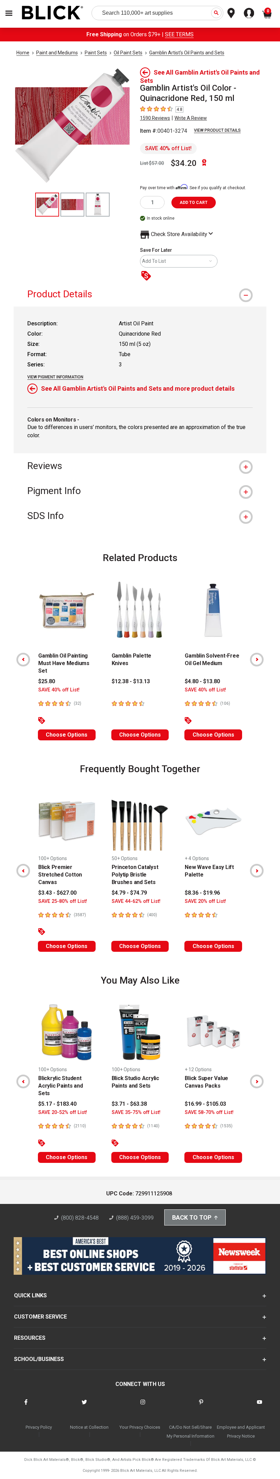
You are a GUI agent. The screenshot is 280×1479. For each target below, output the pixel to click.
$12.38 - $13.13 (131, 681)
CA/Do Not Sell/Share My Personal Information (190, 1432)
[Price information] (147, 276)
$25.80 (46, 681)
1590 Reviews (155, 118)
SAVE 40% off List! (168, 148)
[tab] (140, 294)
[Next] (257, 659)
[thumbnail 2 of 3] (72, 205)
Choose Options (66, 734)
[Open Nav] (8, 13)
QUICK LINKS (30, 1295)
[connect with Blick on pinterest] (201, 1406)
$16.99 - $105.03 (205, 1104)
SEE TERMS (179, 34)
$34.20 (184, 163)
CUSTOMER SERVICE (40, 1316)
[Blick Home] (52, 13)
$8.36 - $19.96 (202, 893)
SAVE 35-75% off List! (136, 1112)
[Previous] (23, 659)
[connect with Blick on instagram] (143, 1406)
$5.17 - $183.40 (57, 1104)
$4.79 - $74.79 (129, 893)
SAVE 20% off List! (205, 901)
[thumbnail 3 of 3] (98, 205)
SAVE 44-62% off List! (136, 901)
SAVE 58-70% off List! (209, 1112)
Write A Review (190, 118)
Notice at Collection (89, 1427)
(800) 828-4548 (80, 1218)
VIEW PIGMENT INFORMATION (55, 377)
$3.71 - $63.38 (129, 1104)
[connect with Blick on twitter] (84, 1406)
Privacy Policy (39, 1427)
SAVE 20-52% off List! (62, 1112)
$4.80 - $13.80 (202, 681)
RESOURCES (29, 1338)
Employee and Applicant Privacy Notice (241, 1432)
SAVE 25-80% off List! (62, 901)
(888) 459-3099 (135, 1218)
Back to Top (191, 1217)
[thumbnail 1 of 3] (47, 205)
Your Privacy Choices (140, 1427)
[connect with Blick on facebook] (26, 1406)
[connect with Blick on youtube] (259, 1406)
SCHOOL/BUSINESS (39, 1359)
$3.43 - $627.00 (57, 893)
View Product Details (217, 130)
